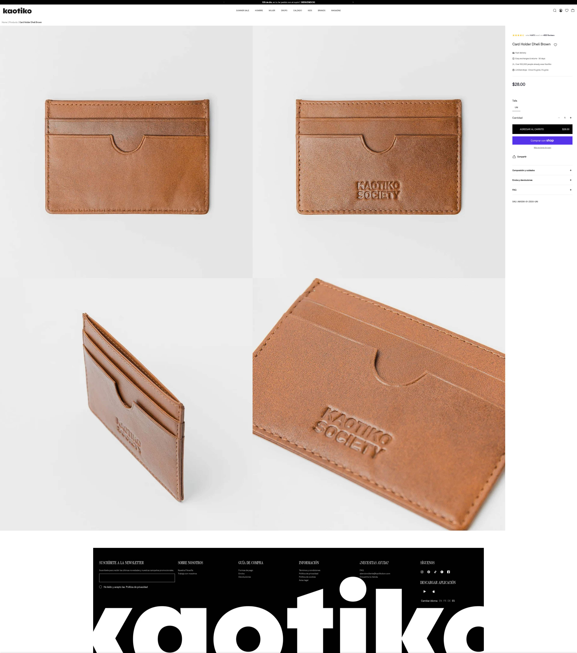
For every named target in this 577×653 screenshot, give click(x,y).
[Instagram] (422, 572)
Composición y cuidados (523, 170)
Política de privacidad (137, 587)
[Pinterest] (428, 572)
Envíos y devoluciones (522, 180)
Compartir (522, 156)
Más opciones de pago (542, 148)
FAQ (514, 190)
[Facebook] (448, 572)
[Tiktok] (435, 572)
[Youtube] (442, 572)
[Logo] (17, 11)
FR (444, 600)
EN (440, 600)
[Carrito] (573, 11)
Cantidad (517, 117)
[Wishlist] (567, 11)
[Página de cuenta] (561, 11)
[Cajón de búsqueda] (555, 11)
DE (449, 600)
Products (13, 22)
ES (453, 600)
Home (4, 22)
